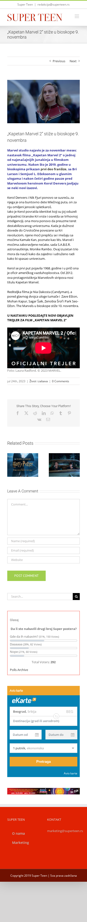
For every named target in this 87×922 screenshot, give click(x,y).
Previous (59, 61)
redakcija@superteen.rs (53, 4)
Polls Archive (19, 670)
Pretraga (43, 761)
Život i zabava (38, 381)
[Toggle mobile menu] (77, 16)
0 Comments (60, 381)
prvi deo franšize (53, 169)
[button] (10, 465)
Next (73, 61)
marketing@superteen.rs (65, 831)
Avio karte (70, 773)
